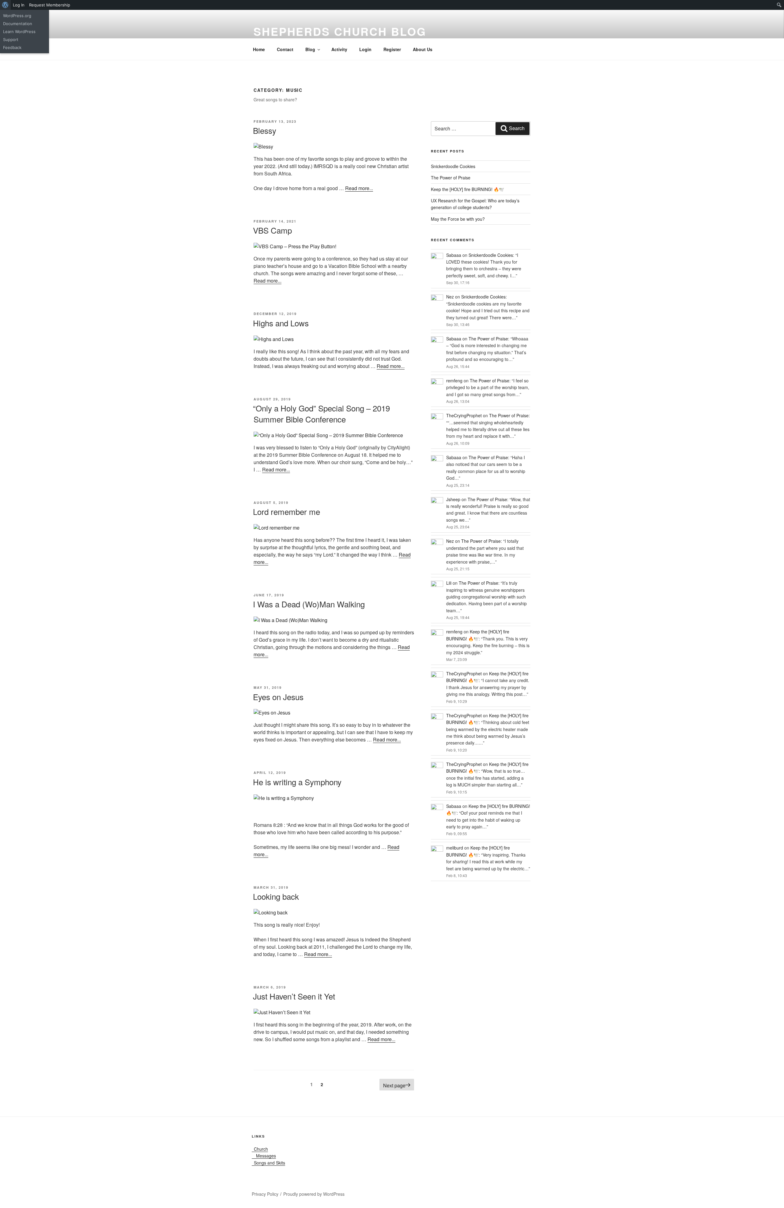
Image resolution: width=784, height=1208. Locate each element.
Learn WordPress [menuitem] (19, 31)
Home (259, 49)
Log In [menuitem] (18, 4)
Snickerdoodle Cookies (453, 166)
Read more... (359, 188)
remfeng (454, 380)
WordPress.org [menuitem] (17, 15)
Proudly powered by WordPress (314, 1194)
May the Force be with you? (458, 219)
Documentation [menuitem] (17, 23)
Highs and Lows (281, 322)
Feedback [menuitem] (12, 47)
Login (365, 49)
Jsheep (453, 499)
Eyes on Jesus (278, 696)
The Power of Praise (450, 177)
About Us (422, 49)
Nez (450, 297)
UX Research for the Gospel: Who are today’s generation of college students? (475, 203)
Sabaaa (453, 255)
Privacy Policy (265, 1194)
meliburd (454, 848)
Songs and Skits (268, 1163)
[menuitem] (5, 5)
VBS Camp (272, 230)
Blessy (264, 130)
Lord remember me (286, 511)
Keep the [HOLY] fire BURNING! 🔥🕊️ (467, 189)
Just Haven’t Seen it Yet (294, 996)
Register (392, 49)
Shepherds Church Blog (340, 31)
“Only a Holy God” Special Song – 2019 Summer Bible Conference (321, 413)
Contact (285, 49)
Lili (448, 583)
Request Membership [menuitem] (49, 4)
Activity (339, 49)
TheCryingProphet (464, 415)
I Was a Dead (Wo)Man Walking (309, 604)
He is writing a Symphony (297, 781)
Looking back (276, 896)
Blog (310, 49)
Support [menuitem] (10, 39)
